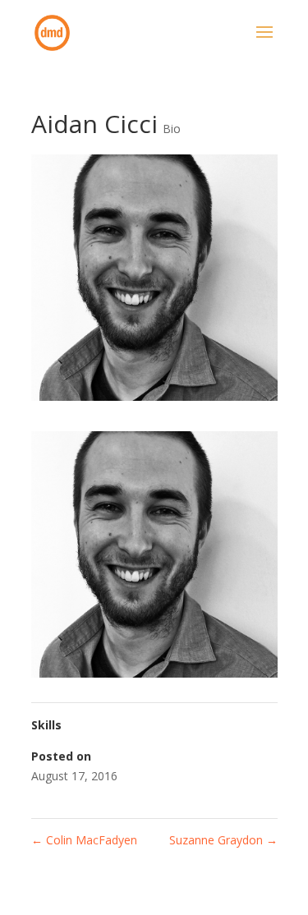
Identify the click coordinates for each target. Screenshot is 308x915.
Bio (172, 128)
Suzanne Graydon (223, 840)
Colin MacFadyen (84, 840)
